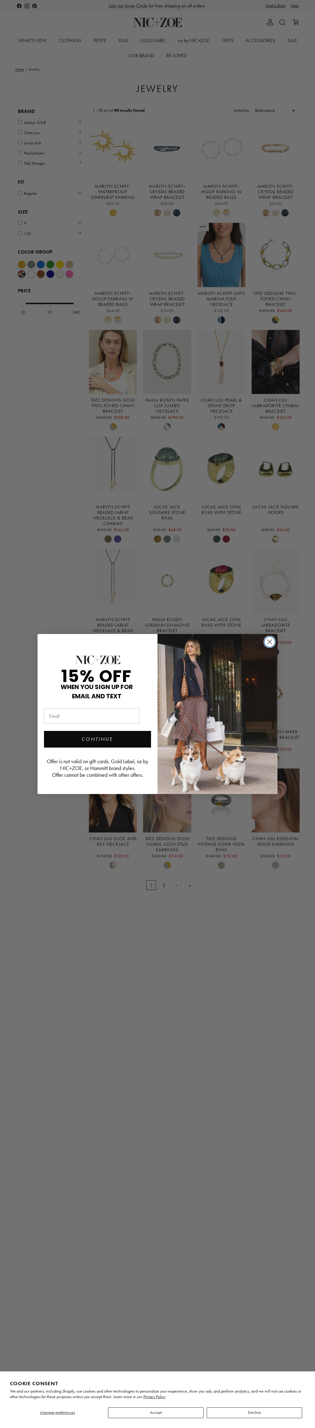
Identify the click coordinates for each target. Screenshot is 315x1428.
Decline (254, 1412)
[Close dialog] (269, 641)
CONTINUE (97, 739)
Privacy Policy (154, 1396)
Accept (156, 1412)
